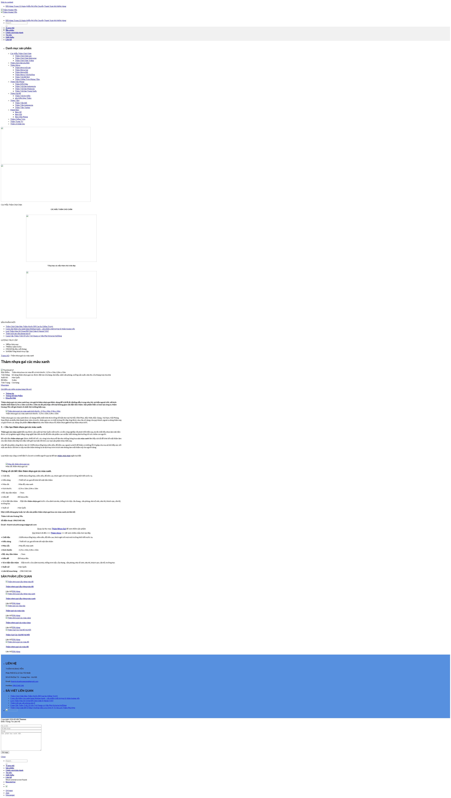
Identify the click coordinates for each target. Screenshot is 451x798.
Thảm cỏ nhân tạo (17, 124)
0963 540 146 (18, 685)
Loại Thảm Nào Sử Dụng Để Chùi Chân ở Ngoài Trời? (27, 331)
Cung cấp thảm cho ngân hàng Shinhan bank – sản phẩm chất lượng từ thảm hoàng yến (40, 329)
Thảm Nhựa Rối (21, 72)
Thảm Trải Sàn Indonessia (25, 86)
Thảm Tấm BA (21, 103)
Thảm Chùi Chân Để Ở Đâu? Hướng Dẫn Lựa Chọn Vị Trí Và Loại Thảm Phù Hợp (42, 707)
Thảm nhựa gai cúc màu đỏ (17, 647)
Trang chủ (10, 28)
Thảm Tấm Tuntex (22, 107)
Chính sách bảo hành (14, 32)
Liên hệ (9, 39)
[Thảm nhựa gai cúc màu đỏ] (17, 642)
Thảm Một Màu (21, 84)
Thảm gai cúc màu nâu (15, 610)
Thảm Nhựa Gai (21, 70)
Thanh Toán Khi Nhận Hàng (55, 6)
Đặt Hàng (16, 591)
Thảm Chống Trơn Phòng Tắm (27, 79)
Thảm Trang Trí (16, 121)
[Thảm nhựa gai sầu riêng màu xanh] (20, 594)
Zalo (7, 793)
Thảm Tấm (14, 100)
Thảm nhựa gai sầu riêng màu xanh (20, 598)
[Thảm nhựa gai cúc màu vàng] (18, 618)
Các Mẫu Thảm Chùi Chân (20, 53)
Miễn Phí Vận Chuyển (35, 6)
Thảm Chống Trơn (17, 119)
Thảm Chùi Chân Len (23, 56)
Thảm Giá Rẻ (15, 93)
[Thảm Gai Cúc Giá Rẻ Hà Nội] (18, 630)
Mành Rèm (14, 110)
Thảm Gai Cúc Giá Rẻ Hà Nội (18, 635)
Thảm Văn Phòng (17, 81)
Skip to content (7, 2)
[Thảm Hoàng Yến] (9, 11)
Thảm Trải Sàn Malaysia (25, 89)
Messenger (10, 795)
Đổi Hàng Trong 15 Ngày (16, 6)
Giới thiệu (10, 37)
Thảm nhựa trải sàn (23, 67)
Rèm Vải (18, 114)
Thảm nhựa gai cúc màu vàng (18, 622)
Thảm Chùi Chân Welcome (25, 58)
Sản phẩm (10, 30)
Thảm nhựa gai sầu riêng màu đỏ (20, 586)
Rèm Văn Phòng (21, 117)
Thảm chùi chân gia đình (19, 63)
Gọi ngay (9, 790)
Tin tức (9, 35)
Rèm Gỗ (18, 112)
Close (3, 756)
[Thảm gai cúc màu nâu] (15, 606)
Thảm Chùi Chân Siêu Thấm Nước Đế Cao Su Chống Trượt (29, 326)
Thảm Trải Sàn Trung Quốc (26, 91)
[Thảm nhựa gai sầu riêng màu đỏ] (19, 581)
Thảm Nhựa (15, 65)
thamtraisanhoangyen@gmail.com (24, 681)
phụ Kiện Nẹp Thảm (23, 98)
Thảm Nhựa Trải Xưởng (25, 74)
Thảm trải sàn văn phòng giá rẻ (18, 333)
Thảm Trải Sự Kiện (22, 96)
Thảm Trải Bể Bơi (22, 77)
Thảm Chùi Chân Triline (24, 60)
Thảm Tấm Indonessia (24, 105)
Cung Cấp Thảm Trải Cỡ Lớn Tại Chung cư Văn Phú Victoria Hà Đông (34, 336)
